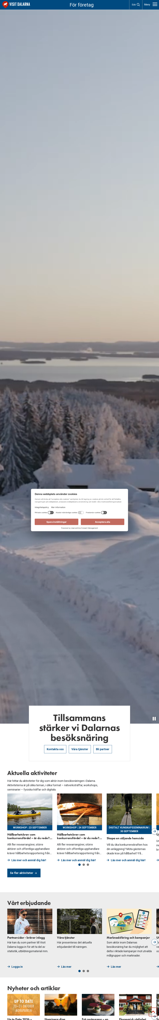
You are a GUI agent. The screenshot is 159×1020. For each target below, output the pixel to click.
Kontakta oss (55, 749)
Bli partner (102, 749)
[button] (79, 865)
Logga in (17, 966)
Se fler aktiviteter (22, 873)
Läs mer (66, 966)
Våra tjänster (79, 749)
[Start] (16, 4)
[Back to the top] (153, 1012)
